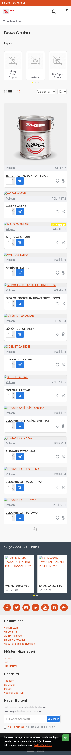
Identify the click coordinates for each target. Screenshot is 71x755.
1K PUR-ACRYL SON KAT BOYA (26, 175)
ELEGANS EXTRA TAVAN (22, 512)
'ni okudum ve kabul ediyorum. (32, 727)
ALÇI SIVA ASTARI (18, 237)
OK (65, 737)
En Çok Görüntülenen (21, 547)
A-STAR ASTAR (16, 206)
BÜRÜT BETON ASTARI (21, 328)
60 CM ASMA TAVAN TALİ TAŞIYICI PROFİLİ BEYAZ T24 (52, 586)
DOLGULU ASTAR (18, 390)
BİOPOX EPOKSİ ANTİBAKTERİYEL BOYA (33, 298)
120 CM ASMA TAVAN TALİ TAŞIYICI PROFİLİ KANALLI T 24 (18, 586)
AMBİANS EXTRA (17, 267)
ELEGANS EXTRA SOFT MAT (25, 482)
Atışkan (10, 229)
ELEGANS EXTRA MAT (21, 451)
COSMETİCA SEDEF (19, 359)
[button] (32, 82)
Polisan (10, 167)
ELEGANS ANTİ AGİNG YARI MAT (28, 420)
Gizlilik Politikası (43, 745)
